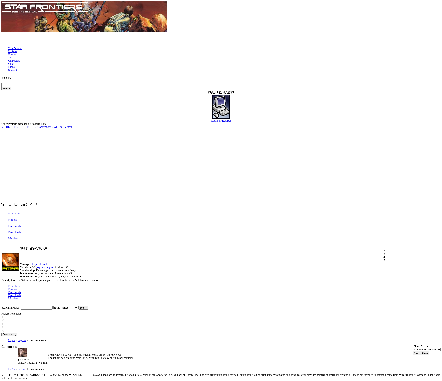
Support (12, 70)
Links (11, 66)
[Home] (84, 31)
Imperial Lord (39, 264)
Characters (14, 60)
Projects (12, 51)
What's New (15, 48)
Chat (10, 63)
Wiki (10, 57)
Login (11, 340)
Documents (14, 225)
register (50, 267)
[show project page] (10, 269)
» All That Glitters (62, 126)
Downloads (14, 232)
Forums (12, 54)
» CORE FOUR (26, 126)
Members (13, 238)
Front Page (14, 213)
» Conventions (43, 126)
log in (40, 267)
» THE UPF (9, 126)
